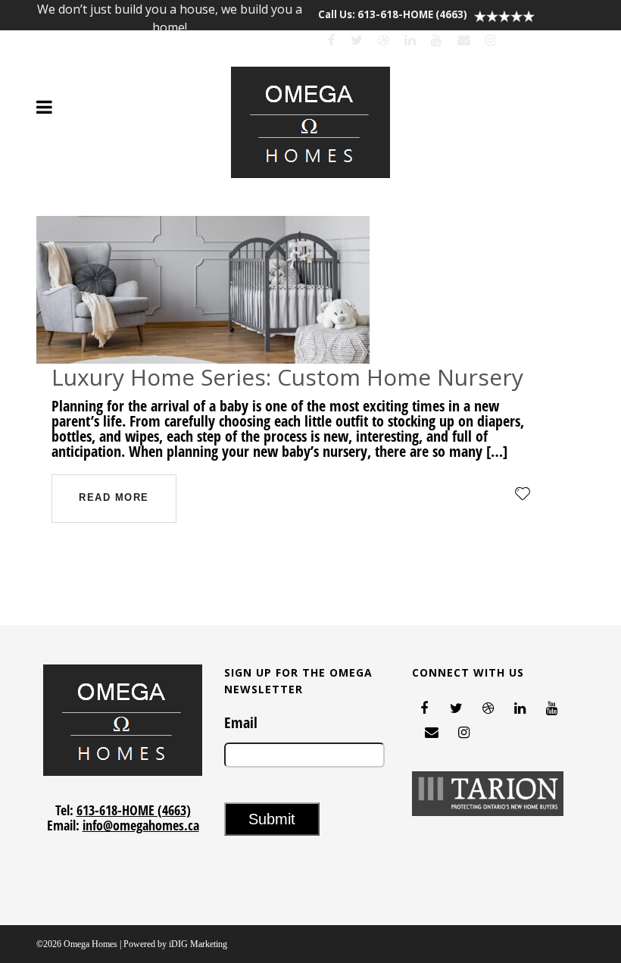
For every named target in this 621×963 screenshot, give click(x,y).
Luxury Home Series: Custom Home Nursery (287, 376)
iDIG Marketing (198, 944)
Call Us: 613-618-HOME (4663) (392, 14)
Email (240, 723)
